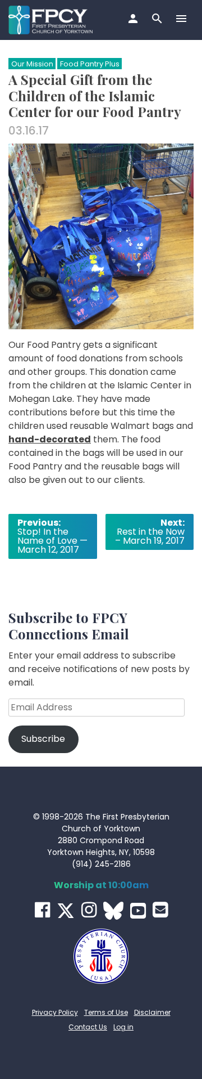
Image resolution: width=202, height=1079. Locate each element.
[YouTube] (138, 911)
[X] (65, 911)
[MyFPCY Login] (134, 19)
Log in (123, 1027)
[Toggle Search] (158, 19)
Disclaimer (152, 1012)
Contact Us (87, 1027)
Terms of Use (106, 1012)
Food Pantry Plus (90, 64)
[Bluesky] (113, 911)
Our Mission (32, 64)
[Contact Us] (160, 910)
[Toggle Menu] (183, 19)
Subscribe (43, 738)
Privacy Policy (55, 1012)
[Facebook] (42, 910)
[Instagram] (89, 910)
